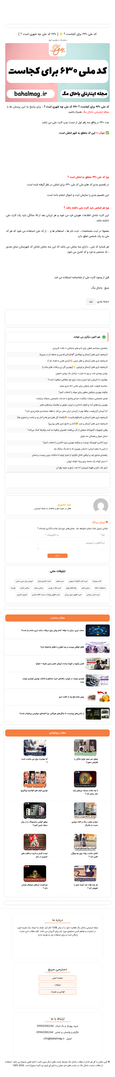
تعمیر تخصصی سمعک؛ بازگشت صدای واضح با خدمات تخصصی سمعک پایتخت (72, 399)
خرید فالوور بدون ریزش (73, 594)
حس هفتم (60, 581)
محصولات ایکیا (100, 587)
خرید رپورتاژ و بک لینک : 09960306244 (57, 1026)
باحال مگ (63, 40)
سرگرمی (55, 40)
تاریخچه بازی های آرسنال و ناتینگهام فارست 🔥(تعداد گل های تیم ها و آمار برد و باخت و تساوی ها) (62, 417)
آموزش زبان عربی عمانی (24, 581)
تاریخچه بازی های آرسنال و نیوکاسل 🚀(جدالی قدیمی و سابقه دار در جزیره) (74, 355)
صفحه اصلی (57, 978)
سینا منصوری (64, 505)
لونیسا (13, 587)
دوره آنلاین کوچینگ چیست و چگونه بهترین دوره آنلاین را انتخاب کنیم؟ (75, 443)
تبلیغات (57, 985)
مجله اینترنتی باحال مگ (95, 112)
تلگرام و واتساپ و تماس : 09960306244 (58, 1032)
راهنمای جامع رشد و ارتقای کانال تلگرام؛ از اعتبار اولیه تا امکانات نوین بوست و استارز (70, 455)
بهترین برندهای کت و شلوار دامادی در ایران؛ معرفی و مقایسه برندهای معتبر (74, 405)
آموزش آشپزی (22, 594)
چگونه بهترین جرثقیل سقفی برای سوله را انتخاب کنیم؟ (83, 392)
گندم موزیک (96, 581)
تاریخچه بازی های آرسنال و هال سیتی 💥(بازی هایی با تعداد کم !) (77, 361)
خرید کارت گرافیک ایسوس (78, 581)
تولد (50, 40)
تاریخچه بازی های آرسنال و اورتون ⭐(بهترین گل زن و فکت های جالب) (75, 367)
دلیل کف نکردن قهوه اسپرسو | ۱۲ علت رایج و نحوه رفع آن (82, 468)
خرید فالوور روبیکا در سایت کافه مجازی (46, 594)
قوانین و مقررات (58, 992)
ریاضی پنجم (38, 587)
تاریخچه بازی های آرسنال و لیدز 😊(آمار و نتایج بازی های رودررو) (78, 424)
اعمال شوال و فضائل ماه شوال (94, 436)
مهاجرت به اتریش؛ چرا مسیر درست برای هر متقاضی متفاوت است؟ (78, 380)
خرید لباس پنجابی (93, 594)
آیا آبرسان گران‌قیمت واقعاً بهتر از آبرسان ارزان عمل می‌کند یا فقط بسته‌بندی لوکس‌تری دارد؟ (66, 411)
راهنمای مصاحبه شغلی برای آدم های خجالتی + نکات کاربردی (80, 348)
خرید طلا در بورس (54, 587)
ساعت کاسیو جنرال (44, 581)
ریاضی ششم (24, 587)
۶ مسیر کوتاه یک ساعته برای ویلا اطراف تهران (87, 461)
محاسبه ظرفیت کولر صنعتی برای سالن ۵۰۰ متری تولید (84, 386)
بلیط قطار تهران (71, 587)
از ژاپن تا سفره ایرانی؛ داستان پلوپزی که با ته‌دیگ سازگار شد (81, 449)
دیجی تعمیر (85, 587)
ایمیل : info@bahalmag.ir (57, 1039)
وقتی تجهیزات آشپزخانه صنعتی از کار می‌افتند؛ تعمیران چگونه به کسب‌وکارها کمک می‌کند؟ (67, 430)
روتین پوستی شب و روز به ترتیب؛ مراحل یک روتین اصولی (82, 373)
